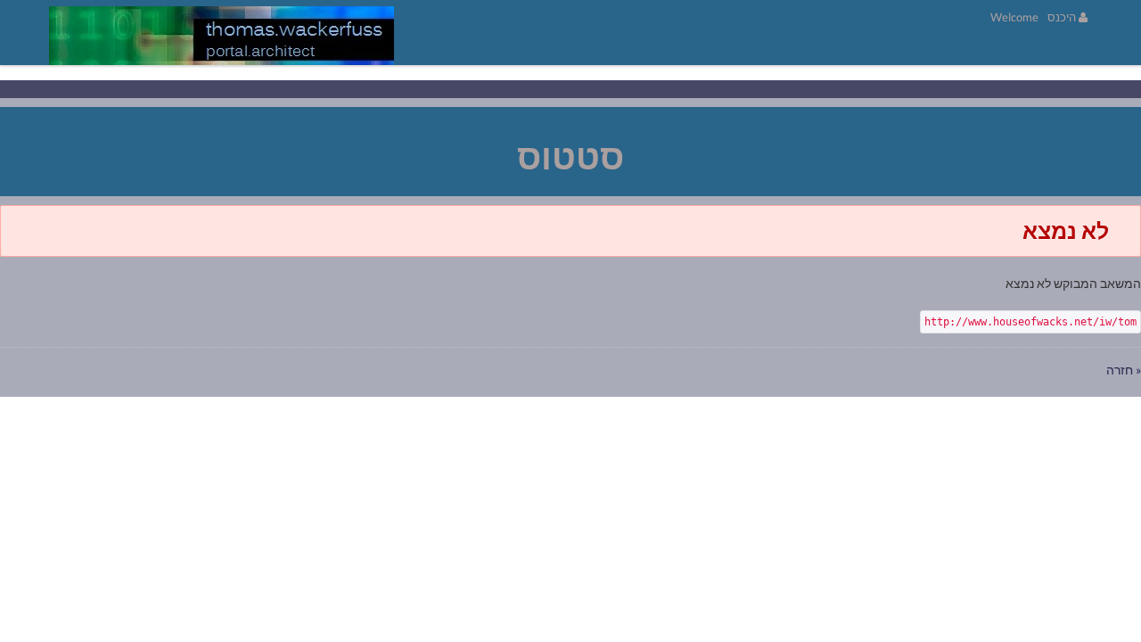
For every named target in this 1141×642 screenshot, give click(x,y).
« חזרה (1123, 369)
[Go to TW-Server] (221, 35)
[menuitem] (1014, 17)
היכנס (1063, 17)
